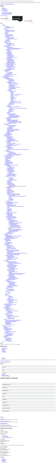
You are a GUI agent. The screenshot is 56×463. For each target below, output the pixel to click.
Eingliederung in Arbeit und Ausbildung (12, 129)
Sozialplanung (8, 49)
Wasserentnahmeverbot (10, 290)
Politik (5, 28)
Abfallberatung (9, 90)
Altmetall (12, 100)
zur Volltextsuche (4, 8)
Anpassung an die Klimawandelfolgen (12, 262)
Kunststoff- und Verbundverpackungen (16, 94)
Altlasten (8, 292)
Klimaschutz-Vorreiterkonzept (11, 264)
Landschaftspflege (9, 281)
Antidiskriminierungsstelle (9, 236)
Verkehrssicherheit (9, 312)
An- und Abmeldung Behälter (13, 84)
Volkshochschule (9, 215)
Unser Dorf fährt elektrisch (11, 317)
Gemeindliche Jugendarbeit (13, 220)
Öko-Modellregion (8, 303)
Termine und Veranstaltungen (8, 328)
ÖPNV (7, 313)
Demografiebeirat (9, 53)
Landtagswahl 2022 (8, 340)
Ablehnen (2, 5)
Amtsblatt (7, 330)
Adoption (10, 172)
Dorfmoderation (9, 44)
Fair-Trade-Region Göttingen (10, 69)
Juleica (6, 71)
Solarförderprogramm (12, 276)
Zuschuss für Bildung (10, 131)
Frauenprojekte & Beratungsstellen (10, 238)
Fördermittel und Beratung (11, 275)
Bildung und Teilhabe (12, 185)
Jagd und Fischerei (10, 301)
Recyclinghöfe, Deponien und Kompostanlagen (14, 106)
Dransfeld (10, 110)
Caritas (8, 207)
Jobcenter (7, 124)
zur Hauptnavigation (5, 9)
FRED (8, 211)
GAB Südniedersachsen (9, 134)
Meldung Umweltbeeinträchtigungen (12, 120)
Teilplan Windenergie (10, 47)
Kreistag (7, 29)
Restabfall (12, 91)
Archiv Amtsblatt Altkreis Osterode (10, 331)
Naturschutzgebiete (11, 284)
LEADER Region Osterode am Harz (11, 64)
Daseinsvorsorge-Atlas (10, 60)
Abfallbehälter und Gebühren (11, 82)
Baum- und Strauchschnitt (14, 95)
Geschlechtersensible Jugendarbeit (14, 221)
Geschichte (7, 26)
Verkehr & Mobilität (6, 307)
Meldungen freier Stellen (10, 130)
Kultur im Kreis (8, 158)
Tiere (6, 295)
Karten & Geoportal (6, 75)
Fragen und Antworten (12, 152)
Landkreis (3, 24)
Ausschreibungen (6, 332)
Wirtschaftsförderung (8, 322)
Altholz (12, 99)
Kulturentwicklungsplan (9, 163)
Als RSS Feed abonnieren (4, 15)
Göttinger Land (2, 418)
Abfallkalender (9, 81)
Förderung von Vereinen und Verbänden (11, 74)
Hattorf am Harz (11, 111)
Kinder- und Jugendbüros (10, 191)
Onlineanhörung (9, 242)
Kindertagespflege (9, 180)
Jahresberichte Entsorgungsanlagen (14, 116)
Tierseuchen (10, 296)
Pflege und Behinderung (9, 245)
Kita (8, 176)
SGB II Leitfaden (9, 127)
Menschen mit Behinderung (11, 247)
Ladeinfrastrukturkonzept (10, 318)
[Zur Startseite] (22, 22)
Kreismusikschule (9, 214)
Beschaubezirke (11, 300)
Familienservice (11, 199)
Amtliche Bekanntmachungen (8, 329)
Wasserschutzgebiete (12, 283)
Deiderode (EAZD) (12, 109)
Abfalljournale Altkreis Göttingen (13, 115)
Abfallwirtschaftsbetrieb (9, 78)
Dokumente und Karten (12, 153)
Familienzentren (9, 166)
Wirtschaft (5, 319)
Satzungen (10, 89)
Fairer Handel (9, 67)
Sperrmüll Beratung (13, 98)
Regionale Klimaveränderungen (11, 261)
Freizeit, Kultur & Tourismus (8, 155)
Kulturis (7, 159)
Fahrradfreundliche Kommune (11, 139)
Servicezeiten (7, 36)
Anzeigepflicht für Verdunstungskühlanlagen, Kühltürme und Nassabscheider (18, 149)
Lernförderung (9, 218)
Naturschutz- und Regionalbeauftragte (12, 285)
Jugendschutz (9, 228)
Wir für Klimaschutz (12, 167)
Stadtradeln (10, 272)
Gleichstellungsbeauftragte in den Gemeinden (12, 237)
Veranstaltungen (6, 336)
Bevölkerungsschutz (8, 239)
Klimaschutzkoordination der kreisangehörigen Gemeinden (17, 273)
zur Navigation (4, 10)
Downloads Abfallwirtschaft (11, 113)
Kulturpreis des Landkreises (9, 162)
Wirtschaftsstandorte (8, 323)
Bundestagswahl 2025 (9, 338)
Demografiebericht (10, 56)
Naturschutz (7, 280)
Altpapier (12, 93)
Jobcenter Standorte (10, 128)
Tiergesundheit (11, 297)
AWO (10, 197)
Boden (6, 291)
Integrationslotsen (9, 258)
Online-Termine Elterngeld (9, 233)
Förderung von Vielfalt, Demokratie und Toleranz (16, 229)
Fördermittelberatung (10, 55)
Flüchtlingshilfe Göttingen (11, 256)
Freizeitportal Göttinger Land (10, 156)
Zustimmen (2, 6)
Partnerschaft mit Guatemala (11, 68)
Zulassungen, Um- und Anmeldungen (12, 310)
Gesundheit (7, 244)
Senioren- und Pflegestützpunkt (11, 248)
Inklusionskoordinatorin (10, 251)
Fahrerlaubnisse (9, 311)
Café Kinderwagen (10, 169)
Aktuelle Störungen (11, 80)
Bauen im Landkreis (8, 141)
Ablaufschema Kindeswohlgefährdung (12, 202)
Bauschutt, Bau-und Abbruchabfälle (16, 101)
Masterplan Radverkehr (10, 138)
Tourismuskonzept (8, 157)
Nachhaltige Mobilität (9, 314)
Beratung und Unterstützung (11, 175)
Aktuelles (3, 325)
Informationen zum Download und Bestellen (15, 102)
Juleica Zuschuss (9, 73)
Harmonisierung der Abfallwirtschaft (12, 117)
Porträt (5, 25)
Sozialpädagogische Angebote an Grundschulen (15, 222)
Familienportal (9, 210)
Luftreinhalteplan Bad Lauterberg (12, 278)
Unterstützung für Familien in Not (12, 174)
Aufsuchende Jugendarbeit (12, 224)
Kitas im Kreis (11, 177)
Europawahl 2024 (8, 339)
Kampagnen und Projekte (10, 270)
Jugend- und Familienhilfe (11, 170)
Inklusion (7, 249)
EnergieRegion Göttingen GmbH (13, 268)
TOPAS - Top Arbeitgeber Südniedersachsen (12, 320)
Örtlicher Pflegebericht (10, 61)
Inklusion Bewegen (10, 252)
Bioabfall (12, 92)
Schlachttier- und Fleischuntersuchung (12, 299)
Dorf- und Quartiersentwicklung (10, 43)
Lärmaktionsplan (9, 147)
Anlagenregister (9, 148)
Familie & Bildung (6, 164)
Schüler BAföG (9, 189)
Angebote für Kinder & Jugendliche (11, 216)
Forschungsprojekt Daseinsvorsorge (12, 57)
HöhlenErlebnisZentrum (3, 423)
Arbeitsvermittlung (8, 133)
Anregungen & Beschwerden (10, 35)
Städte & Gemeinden (8, 42)
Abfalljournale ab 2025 (12, 114)
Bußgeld (7, 241)
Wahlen (5, 337)
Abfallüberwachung (8, 118)
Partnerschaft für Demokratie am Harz (14, 230)
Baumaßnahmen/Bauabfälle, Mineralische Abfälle (14, 121)
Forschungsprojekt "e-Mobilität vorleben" (13, 316)
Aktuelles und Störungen (10, 79)
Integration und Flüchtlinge (9, 255)
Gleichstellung (6, 234)
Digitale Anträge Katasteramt (11, 143)
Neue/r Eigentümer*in (12, 85)
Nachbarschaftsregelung (12, 88)
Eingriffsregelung (9, 286)
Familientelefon (11, 198)
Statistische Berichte (10, 59)
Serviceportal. (22, 445)
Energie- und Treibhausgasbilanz (11, 266)
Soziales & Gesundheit (7, 243)
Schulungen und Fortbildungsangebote (12, 257)
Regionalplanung (8, 46)
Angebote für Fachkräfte (9, 201)
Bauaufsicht (9, 142)
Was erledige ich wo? (9, 34)
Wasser (7, 288)
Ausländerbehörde (8, 240)
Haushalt (7, 32)
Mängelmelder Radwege (10, 140)
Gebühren (10, 107)
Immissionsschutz (8, 146)
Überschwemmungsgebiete (13, 282)
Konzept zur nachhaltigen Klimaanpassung (15, 263)
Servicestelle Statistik (8, 58)
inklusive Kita (11, 178)
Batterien (12, 96)
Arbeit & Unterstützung (7, 123)
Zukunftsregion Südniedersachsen (8, 76)
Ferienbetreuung (9, 232)
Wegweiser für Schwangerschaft (11, 204)
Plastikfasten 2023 (11, 104)
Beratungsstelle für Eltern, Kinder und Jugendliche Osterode (17, 196)
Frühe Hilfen (9, 165)
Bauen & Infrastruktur (7, 135)
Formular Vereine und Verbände (15, 226)
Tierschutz (8, 298)
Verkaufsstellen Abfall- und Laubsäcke (14, 87)
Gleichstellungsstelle (8, 235)
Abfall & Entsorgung (7, 77)
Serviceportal (7, 39)
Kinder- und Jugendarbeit (10, 219)
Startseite (3, 374)
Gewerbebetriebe (11, 103)
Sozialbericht (9, 51)
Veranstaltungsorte (8, 161)
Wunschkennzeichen (8, 308)
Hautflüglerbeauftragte (10, 287)
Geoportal (7, 150)
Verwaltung (5, 33)
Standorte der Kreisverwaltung (10, 37)
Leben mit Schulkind (8, 187)
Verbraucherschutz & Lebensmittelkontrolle (10, 304)
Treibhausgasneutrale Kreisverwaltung (12, 265)
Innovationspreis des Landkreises (10, 324)
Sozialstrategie (9, 50)
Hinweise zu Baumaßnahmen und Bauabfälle (15, 122)
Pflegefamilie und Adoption (11, 171)
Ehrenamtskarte (8, 70)
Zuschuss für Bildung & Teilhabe (12, 217)
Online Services (8, 40)
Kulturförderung (8, 160)
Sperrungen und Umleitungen (10, 309)
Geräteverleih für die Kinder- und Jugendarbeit (15, 227)
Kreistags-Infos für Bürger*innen (10, 30)
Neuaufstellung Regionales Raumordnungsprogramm (14, 48)
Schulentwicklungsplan (10, 183)
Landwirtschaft (8, 294)
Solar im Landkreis (10, 144)
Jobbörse (8, 132)
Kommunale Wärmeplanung (11, 269)
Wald (6, 293)
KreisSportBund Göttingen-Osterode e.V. (6, 425)
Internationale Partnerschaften (10, 27)
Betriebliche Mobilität (10, 315)
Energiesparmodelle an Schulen (13, 271)
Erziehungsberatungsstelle (11, 173)
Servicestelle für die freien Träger (13, 223)
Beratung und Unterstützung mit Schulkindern (13, 194)
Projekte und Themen (10, 63)
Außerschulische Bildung (9, 213)
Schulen (8, 188)
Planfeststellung (9, 137)
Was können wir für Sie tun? (4, 344)
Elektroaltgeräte (13, 97)
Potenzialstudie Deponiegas (11, 279)
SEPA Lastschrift (11, 86)
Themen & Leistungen (5, 375)
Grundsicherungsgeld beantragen (11, 125)
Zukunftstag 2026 (8, 41)
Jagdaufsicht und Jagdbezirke (13, 302)
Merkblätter (7, 306)
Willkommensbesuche (10, 168)
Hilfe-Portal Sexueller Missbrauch (12, 212)
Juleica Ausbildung (10, 72)
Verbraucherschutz (8, 305)
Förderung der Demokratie (7, 326)
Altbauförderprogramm (12, 277)
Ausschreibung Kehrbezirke (9, 333)
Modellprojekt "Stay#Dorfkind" (13, 231)
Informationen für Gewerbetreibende (11, 321)
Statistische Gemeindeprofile (11, 62)
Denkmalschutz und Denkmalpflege (12, 145)
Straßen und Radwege (9, 136)
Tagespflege (9, 246)
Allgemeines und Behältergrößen (13, 83)
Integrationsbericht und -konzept (11, 259)
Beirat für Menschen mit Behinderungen (12, 250)
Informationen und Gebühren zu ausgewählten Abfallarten (19, 108)
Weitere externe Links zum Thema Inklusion (13, 254)
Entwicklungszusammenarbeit (10, 66)
